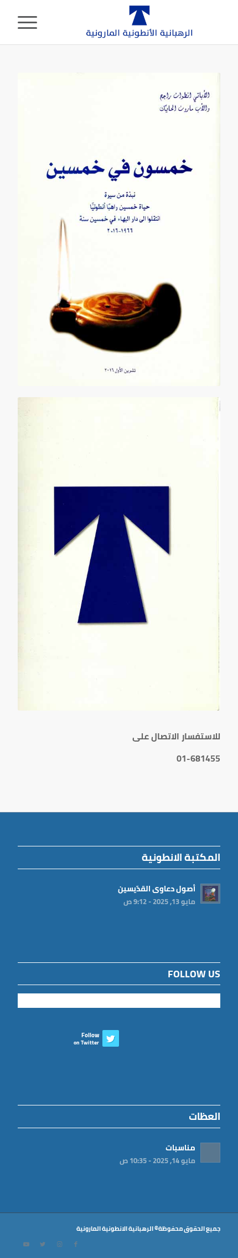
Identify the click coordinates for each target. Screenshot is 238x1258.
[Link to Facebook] (76, 1244)
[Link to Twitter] (42, 1244)
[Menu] (31, 22)
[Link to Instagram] (59, 1244)
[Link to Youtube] (26, 1244)
